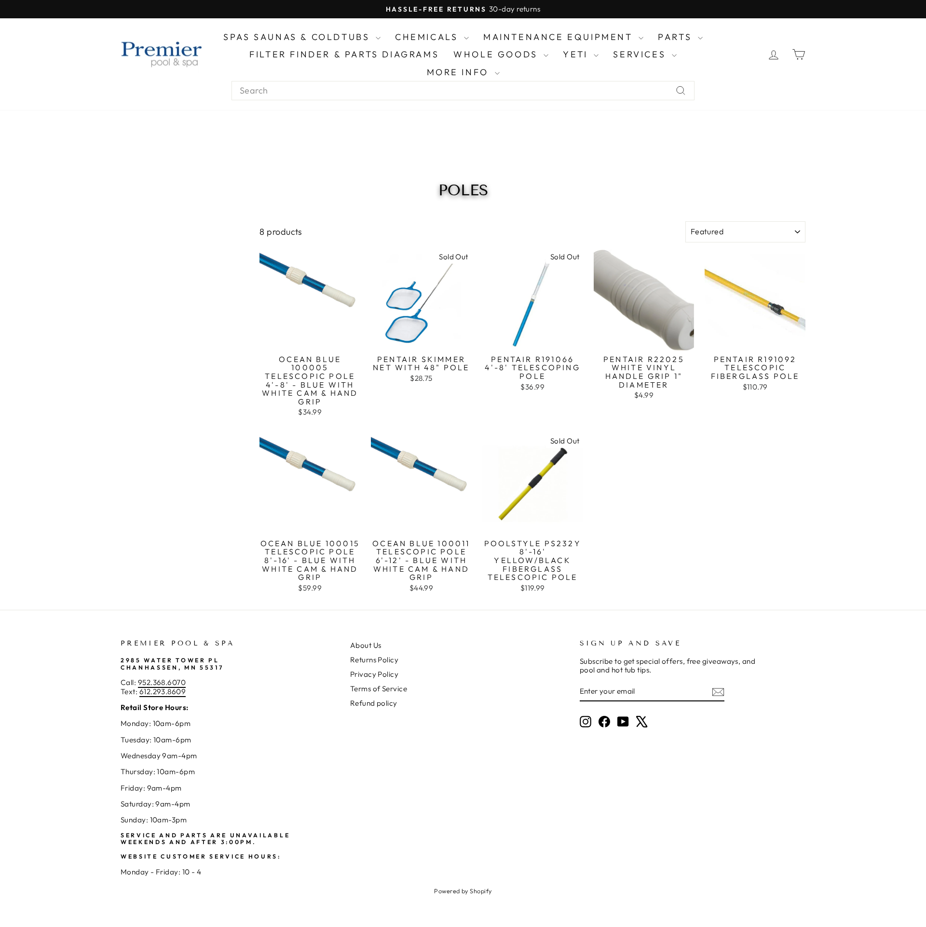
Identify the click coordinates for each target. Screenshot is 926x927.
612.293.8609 (162, 691)
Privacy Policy (374, 674)
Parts (676, 36)
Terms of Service (378, 688)
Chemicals (428, 36)
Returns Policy (374, 659)
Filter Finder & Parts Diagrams (344, 54)
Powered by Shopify (462, 891)
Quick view (310, 339)
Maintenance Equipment (559, 36)
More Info (459, 72)
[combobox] (463, 90)
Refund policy (373, 703)
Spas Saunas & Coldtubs (298, 36)
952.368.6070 (162, 682)
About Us (365, 645)
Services (641, 54)
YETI (577, 54)
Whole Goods (497, 54)
